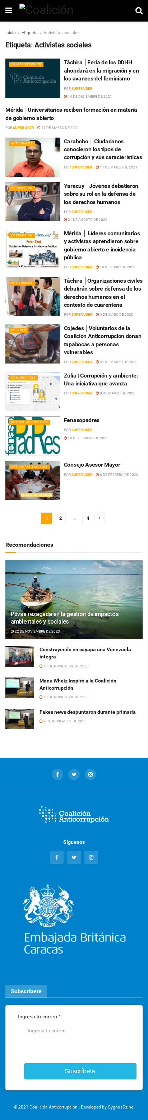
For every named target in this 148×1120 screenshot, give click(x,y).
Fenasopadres (82, 420)
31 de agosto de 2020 (87, 220)
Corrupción (22, 188)
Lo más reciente (26, 64)
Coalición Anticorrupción (53, 1107)
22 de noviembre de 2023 (37, 631)
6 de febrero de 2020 (118, 475)
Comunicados (23, 377)
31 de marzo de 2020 (118, 362)
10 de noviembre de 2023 (66, 666)
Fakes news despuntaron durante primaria (88, 712)
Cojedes (18, 330)
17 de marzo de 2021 (60, 128)
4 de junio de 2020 (116, 314)
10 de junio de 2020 (117, 267)
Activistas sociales (61, 32)
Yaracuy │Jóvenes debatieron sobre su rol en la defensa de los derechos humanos (101, 193)
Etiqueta (30, 32)
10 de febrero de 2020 (87, 438)
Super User (81, 89)
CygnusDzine (120, 1107)
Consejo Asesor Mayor (92, 464)
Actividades (22, 143)
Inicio (10, 32)
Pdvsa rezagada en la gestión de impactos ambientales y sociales (65, 618)
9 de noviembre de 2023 (65, 721)
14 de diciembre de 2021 (89, 96)
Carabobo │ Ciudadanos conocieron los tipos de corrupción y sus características (103, 149)
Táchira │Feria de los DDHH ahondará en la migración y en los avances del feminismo (101, 70)
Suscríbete (80, 1071)
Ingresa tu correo (39, 1016)
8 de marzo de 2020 (117, 393)
